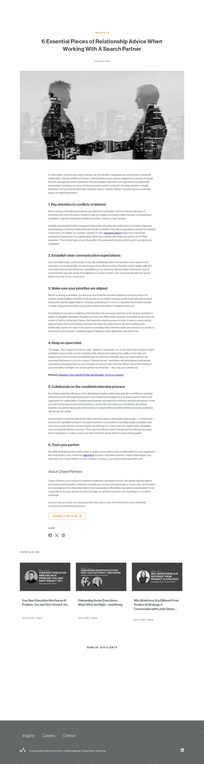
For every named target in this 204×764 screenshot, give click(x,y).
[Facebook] (50, 535)
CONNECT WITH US (65, 516)
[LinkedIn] (63, 535)
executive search (112, 232)
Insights (29, 735)
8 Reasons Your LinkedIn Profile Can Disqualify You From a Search (91, 374)
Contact (69, 735)
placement (88, 455)
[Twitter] (57, 535)
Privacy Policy (88, 751)
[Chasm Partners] (22, 750)
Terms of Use (100, 751)
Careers (48, 735)
